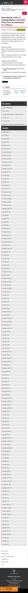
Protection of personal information (7, 556)
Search (24, 13)
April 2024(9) (5, 225)
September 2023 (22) (7, 248)
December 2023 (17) (7, 238)
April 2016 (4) (5, 524)
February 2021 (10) (6, 351)
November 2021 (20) (7, 321)
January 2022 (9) (6, 315)
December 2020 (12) (7, 358)
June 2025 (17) (5, 178)
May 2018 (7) (5, 461)
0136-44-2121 (12, 582)
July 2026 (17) (5, 135)
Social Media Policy (5, 553)
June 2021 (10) (5, 338)
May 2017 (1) (5, 497)
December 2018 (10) (7, 438)
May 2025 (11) (5, 182)
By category (6, 104)
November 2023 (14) (7, 241)
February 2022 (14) (6, 311)
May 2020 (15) (5, 381)
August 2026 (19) (6, 132)
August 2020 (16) (6, 371)
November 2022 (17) (7, 281)
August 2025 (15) (6, 172)
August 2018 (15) (6, 451)
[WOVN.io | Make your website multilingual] (14, 588)
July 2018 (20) (5, 454)
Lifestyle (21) (5, 117)
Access (2, 564)
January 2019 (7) (6, 434)
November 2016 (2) (6, 507)
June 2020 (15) (5, 378)
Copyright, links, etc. (5, 559)
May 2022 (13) (5, 301)
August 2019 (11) (6, 411)
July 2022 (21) (5, 295)
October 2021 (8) (6, 325)
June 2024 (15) (5, 218)
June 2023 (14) (5, 258)
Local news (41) (6, 121)
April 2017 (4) (5, 501)
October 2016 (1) (6, 511)
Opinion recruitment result (9, 68)
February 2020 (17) (6, 391)
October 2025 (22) (6, 165)
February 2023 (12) (6, 271)
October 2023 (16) (6, 245)
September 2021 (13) (7, 328)
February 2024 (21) (6, 232)
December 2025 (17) (7, 158)
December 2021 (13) (7, 318)
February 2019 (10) (6, 431)
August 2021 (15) (6, 331)
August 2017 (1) (6, 491)
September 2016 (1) (6, 514)
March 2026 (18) (6, 148)
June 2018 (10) (5, 458)
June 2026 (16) (5, 138)
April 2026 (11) (5, 145)
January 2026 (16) (6, 155)
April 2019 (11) (5, 424)
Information (9, 8)
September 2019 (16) (7, 408)
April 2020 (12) (5, 384)
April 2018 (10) (5, 464)
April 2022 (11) (5, 305)
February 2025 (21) (6, 192)
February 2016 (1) (6, 527)
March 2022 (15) (6, 308)
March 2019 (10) (6, 428)
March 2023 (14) (6, 268)
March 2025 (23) (6, 188)
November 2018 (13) (7, 441)
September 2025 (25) (7, 168)
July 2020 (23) (5, 374)
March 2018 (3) (5, 468)
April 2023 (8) (5, 265)
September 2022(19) (7, 288)
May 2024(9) (5, 222)
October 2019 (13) (6, 404)
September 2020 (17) (7, 368)
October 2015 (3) (6, 531)
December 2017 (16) (7, 478)
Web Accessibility (4, 551)
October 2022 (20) (6, 285)
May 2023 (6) (5, 261)
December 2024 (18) (7, 198)
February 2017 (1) (6, 504)
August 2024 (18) (6, 212)
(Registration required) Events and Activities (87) (13, 124)
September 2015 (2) (6, 534)
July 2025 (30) (5, 175)
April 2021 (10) (5, 345)
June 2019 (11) (5, 418)
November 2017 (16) (7, 481)
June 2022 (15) (5, 298)
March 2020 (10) (6, 388)
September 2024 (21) (7, 208)
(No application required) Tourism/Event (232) (12, 114)
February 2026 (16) (6, 152)
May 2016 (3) (5, 521)
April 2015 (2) (5, 544)
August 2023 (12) (6, 251)
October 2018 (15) (6, 444)
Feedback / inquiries (5, 561)
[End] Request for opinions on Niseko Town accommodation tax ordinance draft (14, 77)
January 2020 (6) (6, 394)
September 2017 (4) (6, 487)
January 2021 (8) (6, 355)
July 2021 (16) (5, 335)
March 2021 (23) (6, 348)
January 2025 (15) (6, 195)
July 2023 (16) (5, 255)
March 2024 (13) (6, 228)
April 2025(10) (5, 185)
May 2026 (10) (5, 142)
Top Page (3, 8)
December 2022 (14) (7, 278)
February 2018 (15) (6, 471)
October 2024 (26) (6, 205)
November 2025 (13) (7, 162)
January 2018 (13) (6, 474)
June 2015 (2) (5, 537)
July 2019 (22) (5, 414)
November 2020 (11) (7, 361)
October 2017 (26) (6, 484)
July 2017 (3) (5, 494)
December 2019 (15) (7, 398)
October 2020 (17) (6, 364)
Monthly (5, 128)
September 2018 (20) (7, 448)
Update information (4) (7, 107)
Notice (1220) (5, 111)
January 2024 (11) (6, 235)
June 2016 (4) (5, 517)
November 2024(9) (6, 202)
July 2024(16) (5, 215)
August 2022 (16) (6, 291)
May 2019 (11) (5, 421)
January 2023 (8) (6, 275)
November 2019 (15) (7, 401)
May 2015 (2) (5, 541)
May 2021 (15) (5, 341)
